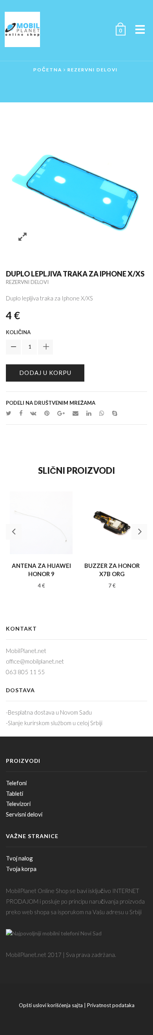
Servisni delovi (24, 814)
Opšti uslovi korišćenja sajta (51, 1005)
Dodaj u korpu (45, 372)
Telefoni (16, 782)
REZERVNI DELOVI (92, 69)
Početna (47, 69)
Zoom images (22, 237)
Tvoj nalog (19, 858)
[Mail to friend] (75, 413)
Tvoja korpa (21, 868)
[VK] (33, 413)
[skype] (112, 413)
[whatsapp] (101, 413)
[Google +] (61, 413)
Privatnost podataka (111, 1005)
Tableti (14, 793)
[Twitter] (10, 413)
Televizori (18, 803)
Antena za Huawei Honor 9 (41, 569)
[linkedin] (88, 413)
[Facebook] (20, 413)
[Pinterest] (46, 413)
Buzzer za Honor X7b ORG (112, 569)
